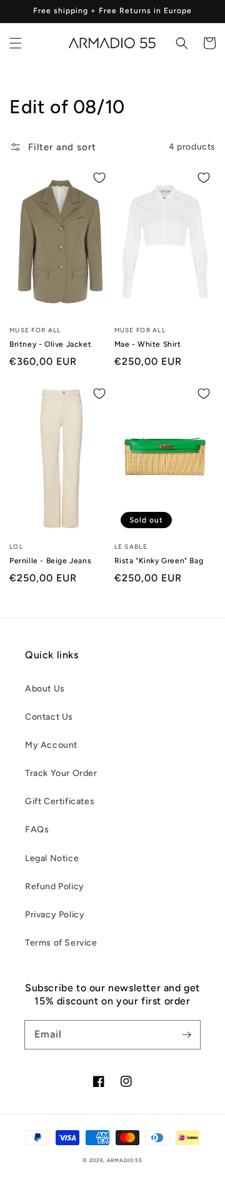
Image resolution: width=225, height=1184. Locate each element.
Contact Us (49, 717)
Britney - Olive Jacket (50, 344)
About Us (45, 688)
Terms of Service (61, 942)
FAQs (37, 829)
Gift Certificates (59, 801)
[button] (15, 43)
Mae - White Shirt (147, 344)
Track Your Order (61, 773)
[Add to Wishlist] (99, 177)
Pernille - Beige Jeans (50, 560)
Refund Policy (54, 886)
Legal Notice (52, 858)
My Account (51, 745)
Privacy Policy (54, 914)
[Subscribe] (186, 1034)
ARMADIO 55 (124, 1160)
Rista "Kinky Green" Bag (159, 560)
